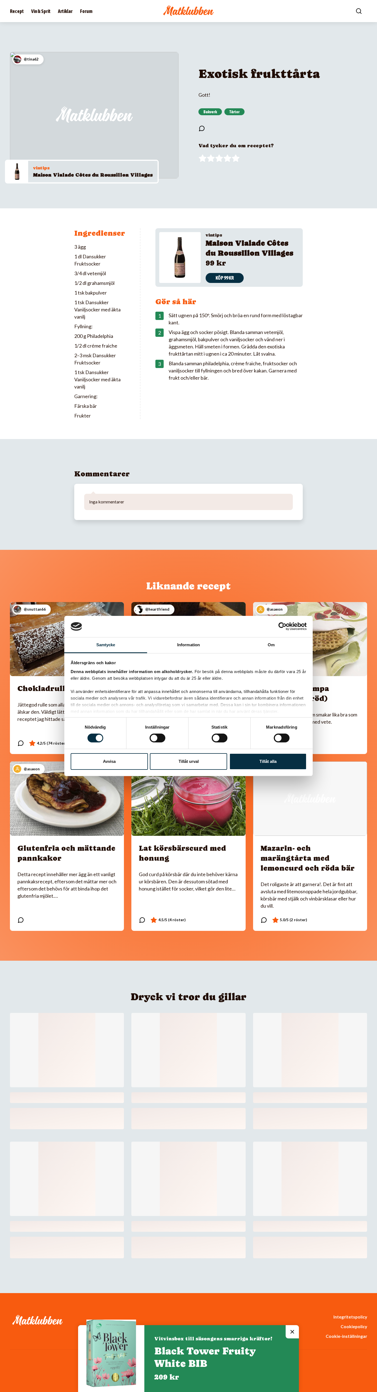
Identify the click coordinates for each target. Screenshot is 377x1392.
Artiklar (65, 11)
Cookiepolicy (354, 1326)
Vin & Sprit (41, 11)
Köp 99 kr (225, 278)
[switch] (157, 738)
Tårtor (234, 111)
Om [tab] (271, 644)
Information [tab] (188, 644)
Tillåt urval (189, 761)
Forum (86, 11)
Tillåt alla (268, 761)
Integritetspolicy (350, 1316)
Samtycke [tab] (105, 644)
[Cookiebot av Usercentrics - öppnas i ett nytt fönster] (282, 626)
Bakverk (210, 111)
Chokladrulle (43, 688)
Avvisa (109, 761)
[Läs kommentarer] (201, 128)
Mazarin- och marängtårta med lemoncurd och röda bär (308, 858)
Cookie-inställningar (346, 1336)
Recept (17, 11)
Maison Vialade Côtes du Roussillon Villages (93, 175)
